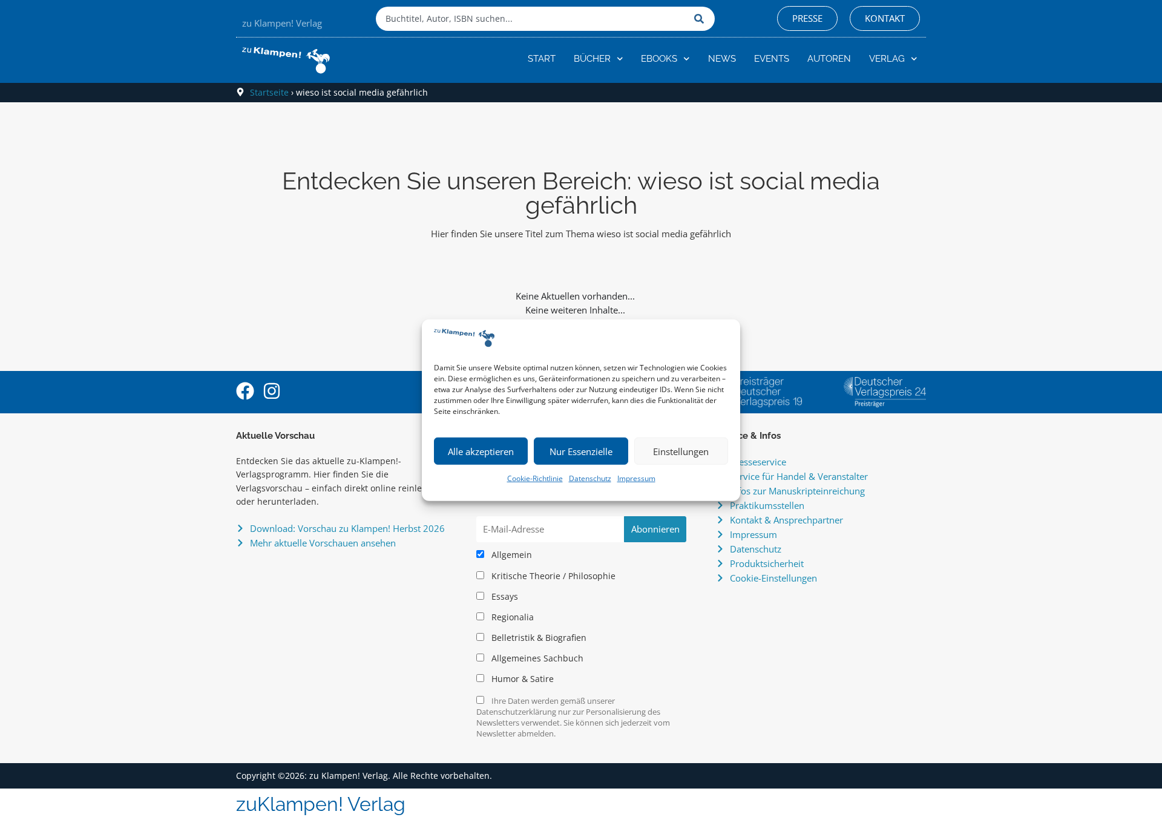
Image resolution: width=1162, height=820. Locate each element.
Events (771, 58)
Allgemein (510, 554)
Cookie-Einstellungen (773, 578)
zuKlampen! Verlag (320, 804)
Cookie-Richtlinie (535, 478)
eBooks (659, 58)
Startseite (269, 92)
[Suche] (701, 19)
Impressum (636, 478)
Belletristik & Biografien (537, 637)
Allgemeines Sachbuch (536, 658)
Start (542, 58)
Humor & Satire (521, 679)
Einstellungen (681, 451)
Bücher (592, 58)
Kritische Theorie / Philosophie (552, 576)
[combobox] (532, 19)
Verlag (887, 58)
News (722, 58)
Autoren (829, 58)
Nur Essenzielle (581, 451)
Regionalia (511, 617)
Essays (503, 596)
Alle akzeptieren (481, 451)
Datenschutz (590, 478)
